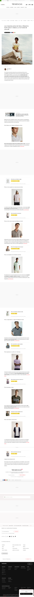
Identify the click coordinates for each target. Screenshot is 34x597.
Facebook (27, 5)
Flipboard (29, 5)
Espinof (16, 569)
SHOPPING (11, 7)
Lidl (19, 20)
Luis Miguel (24, 20)
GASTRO (18, 7)
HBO (21, 20)
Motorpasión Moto (29, 570)
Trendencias (3, 579)
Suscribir (16, 531)
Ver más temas (4, 553)
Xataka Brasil (3, 588)
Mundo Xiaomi (4, 574)
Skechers (16, 20)
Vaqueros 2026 (11, 525)
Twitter (12, 32)
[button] (9, 68)
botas (3, 548)
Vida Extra (9, 569)
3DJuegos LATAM (9, 588)
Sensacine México (16, 588)
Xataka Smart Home (3, 572)
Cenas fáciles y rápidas (25, 525)
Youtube (9, 536)
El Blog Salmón (10, 579)
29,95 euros (25, 243)
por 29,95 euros (16, 340)
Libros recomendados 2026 (17, 525)
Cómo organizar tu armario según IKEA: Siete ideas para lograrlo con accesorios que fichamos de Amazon (22, 115)
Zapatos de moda (26, 548)
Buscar (4, 5)
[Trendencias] (17, 4)
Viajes (3, 546)
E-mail (14, 32)
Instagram (30, 5)
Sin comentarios (8, 32)
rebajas (8, 20)
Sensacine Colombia (16, 590)
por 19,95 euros (10, 278)
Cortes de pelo (14, 548)
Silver (13, 546)
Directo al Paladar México (23, 588)
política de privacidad (20, 476)
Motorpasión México (29, 588)
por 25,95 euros (26, 209)
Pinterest (26, 5)
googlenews (32, 5)
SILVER (26, 7)
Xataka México (4, 587)
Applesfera (3, 570)
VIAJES (15, 7)
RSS (13, 536)
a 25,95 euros (22, 146)
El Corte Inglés (12, 20)
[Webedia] (4, 563)
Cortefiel (28, 20)
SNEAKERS (22, 7)
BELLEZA (8, 7)
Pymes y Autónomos (9, 581)
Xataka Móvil (3, 569)
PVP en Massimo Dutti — (15, 248)
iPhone (31, 20)
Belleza (24, 546)
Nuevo (2, 5)
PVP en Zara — (14, 313)
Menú (1, 5)
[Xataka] (0, 0)
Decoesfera (3, 580)
